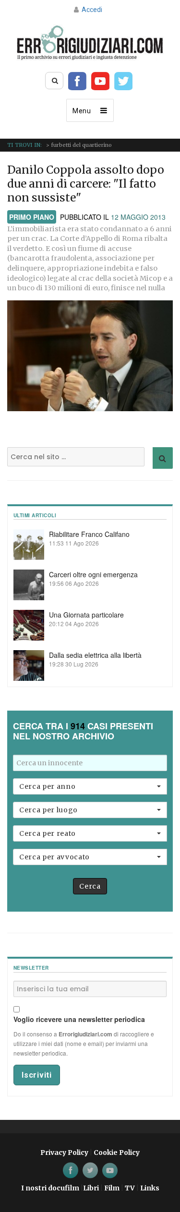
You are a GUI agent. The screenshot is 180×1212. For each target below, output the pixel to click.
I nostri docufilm (50, 1188)
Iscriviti (37, 1075)
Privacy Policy (64, 1152)
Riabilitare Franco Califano (89, 534)
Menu (81, 111)
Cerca (89, 886)
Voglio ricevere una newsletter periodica (79, 1019)
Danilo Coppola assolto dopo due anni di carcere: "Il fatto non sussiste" (85, 183)
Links (149, 1188)
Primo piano (31, 217)
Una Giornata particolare (86, 614)
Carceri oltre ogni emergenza (93, 574)
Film (112, 1188)
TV (130, 1188)
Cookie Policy (117, 1152)
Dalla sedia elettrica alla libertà (95, 655)
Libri (91, 1188)
